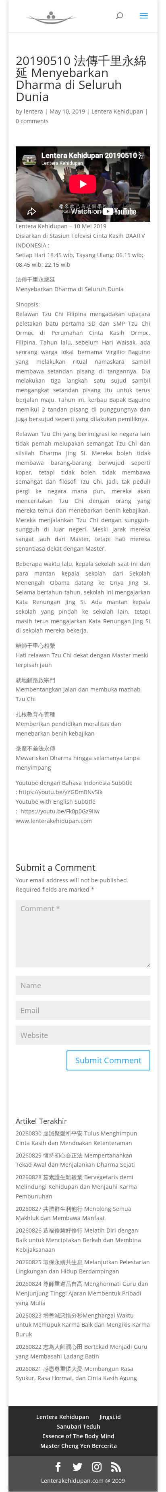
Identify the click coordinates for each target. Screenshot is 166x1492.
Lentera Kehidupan (117, 111)
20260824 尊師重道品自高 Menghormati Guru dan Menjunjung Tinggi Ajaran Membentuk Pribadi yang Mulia (82, 1293)
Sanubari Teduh (78, 1426)
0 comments (32, 121)
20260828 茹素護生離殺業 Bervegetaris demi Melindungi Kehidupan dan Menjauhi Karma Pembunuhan (76, 1186)
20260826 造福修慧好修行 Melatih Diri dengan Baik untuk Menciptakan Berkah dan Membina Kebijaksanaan (78, 1239)
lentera (33, 111)
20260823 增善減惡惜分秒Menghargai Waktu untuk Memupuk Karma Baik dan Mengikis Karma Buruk (83, 1325)
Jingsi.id (110, 1417)
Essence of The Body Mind (78, 1436)
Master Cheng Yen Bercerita (78, 1445)
